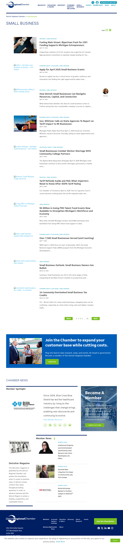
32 (87, 318)
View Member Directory (52, 420)
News (107, 5)
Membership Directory (108, 2)
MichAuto (41, 5)
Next (96, 318)
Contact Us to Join (95, 425)
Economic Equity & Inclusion (71, 7)
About (113, 5)
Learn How (52, 362)
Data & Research (80, 6)
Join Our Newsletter (105, 521)
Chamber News (54, 528)
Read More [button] (60, 542)
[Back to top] (117, 510)
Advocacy (61, 5)
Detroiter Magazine (19, 463)
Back (69, 318)
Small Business (52, 39)
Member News (62, 442)
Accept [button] (115, 540)
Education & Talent (51, 6)
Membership (98, 5)
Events (88, 5)
